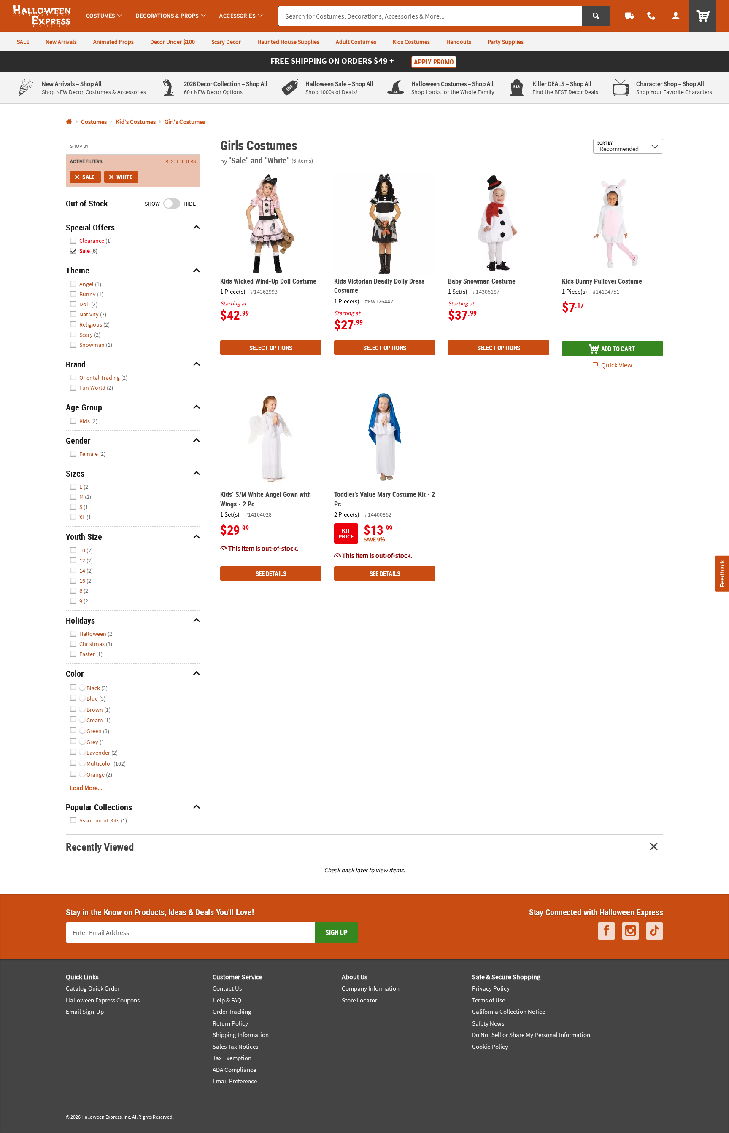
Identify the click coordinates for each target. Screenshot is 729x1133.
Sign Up (336, 932)
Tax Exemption (232, 1058)
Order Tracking (232, 1011)
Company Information (371, 988)
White (124, 177)
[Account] (675, 16)
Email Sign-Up (85, 1011)
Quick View (616, 365)
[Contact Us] (651, 16)
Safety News (488, 1023)
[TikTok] (654, 931)
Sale (88, 177)
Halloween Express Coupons (103, 1000)
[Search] (596, 16)
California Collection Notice (508, 1011)
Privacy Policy (491, 988)
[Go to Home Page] (69, 122)
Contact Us (227, 988)
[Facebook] (606, 931)
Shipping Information (241, 1035)
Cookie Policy (490, 1046)
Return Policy (230, 1023)
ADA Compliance (234, 1070)
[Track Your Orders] (629, 16)
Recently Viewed (99, 847)
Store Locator (359, 1000)
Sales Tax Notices (235, 1046)
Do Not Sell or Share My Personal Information (531, 1035)
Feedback (722, 573)
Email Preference (235, 1081)
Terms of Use (488, 1000)
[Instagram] (630, 931)
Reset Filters (180, 161)
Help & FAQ (227, 1000)
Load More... (86, 788)
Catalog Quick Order (92, 988)
